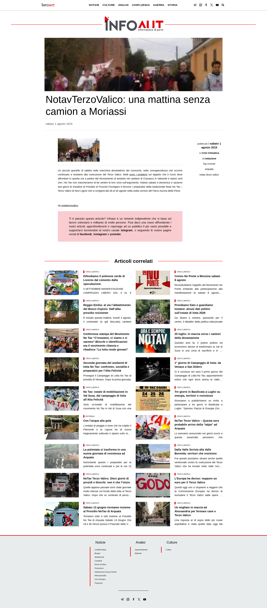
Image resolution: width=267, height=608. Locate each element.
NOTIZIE (94, 5)
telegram (127, 230)
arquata (209, 169)
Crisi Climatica (210, 153)
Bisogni (97, 553)
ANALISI (123, 5)
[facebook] (206, 5)
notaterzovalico (69, 205)
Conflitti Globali (100, 550)
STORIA (173, 5)
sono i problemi (138, 174)
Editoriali (90, 416)
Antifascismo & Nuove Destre (106, 572)
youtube (115, 234)
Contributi (98, 561)
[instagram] (200, 5)
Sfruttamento (99, 557)
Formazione (99, 568)
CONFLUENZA (141, 5)
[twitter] (211, 5)
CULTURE (108, 5)
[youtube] (217, 5)
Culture (168, 550)
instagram (100, 234)
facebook (86, 234)
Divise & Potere (100, 564)
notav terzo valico (209, 174)
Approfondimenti (141, 550)
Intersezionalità (100, 576)
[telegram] (195, 5)
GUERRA (158, 5)
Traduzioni (99, 583)
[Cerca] (223, 5)
